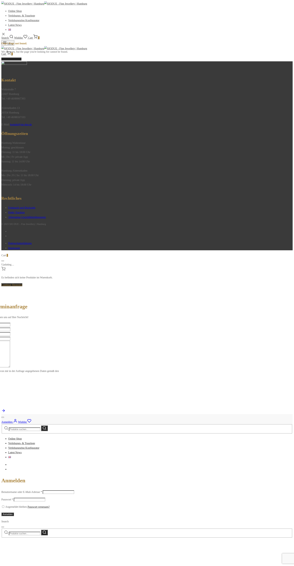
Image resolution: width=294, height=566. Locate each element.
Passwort (7, 499)
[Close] (2, 260)
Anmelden (8, 514)
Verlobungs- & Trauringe (21, 15)
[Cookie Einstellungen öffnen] (26, 562)
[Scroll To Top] (3, 411)
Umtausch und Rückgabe (21, 207)
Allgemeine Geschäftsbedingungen (27, 217)
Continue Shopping (11, 284)
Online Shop (15, 11)
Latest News (15, 25)
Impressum (14, 248)
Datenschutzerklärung (20, 243)
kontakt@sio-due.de (21, 124)
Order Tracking (16, 212)
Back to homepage (11, 59)
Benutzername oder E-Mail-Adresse (21, 492)
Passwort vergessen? (39, 506)
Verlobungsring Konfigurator (23, 20)
